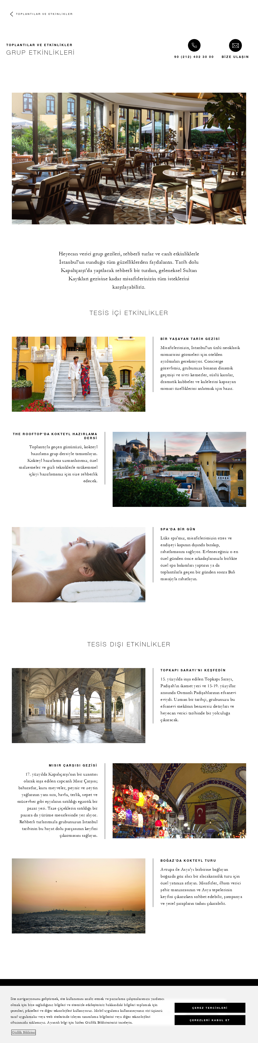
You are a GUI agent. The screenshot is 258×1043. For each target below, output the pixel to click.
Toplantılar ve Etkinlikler (44, 13)
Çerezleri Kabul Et (210, 1020)
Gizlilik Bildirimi (23, 1032)
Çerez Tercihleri (210, 1008)
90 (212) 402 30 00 (194, 57)
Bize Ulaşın (235, 57)
